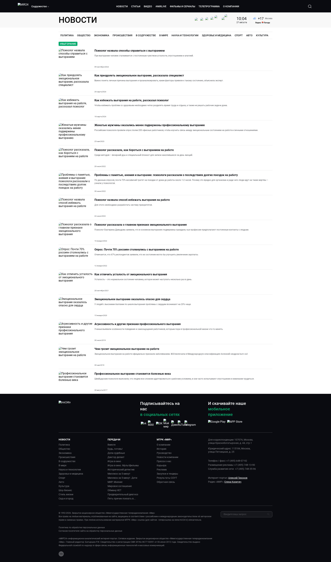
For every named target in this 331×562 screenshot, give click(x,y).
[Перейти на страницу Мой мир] (166, 423)
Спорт (62, 478)
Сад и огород (66, 498)
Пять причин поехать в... (122, 498)
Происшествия (67, 457)
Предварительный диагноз (123, 494)
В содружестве (67, 461)
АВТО (249, 35)
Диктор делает (116, 457)
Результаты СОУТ (167, 478)
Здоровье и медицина (71, 473)
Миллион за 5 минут (119, 473)
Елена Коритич (232, 481)
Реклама (162, 469)
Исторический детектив (121, 469)
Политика (64, 444)
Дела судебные (116, 453)
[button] (40, 6)
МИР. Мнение (115, 482)
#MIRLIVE (161, 6)
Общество (64, 449)
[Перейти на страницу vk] (143, 423)
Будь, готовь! (115, 449)
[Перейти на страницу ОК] (159, 423)
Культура (64, 486)
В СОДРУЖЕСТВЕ (146, 35)
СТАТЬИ (135, 6)
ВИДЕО (148, 6)
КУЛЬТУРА (262, 35)
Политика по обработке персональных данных (82, 527)
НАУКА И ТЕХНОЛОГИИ (185, 35)
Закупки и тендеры (167, 473)
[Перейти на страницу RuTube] (182, 423)
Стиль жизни (66, 494)
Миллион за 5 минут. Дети (122, 478)
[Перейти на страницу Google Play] (216, 423)
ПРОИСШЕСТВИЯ (122, 35)
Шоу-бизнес (65, 490)
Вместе (112, 444)
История (161, 449)
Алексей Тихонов (237, 477)
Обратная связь (166, 482)
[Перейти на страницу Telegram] (190, 423)
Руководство (164, 453)
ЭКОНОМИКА (101, 35)
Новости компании (167, 457)
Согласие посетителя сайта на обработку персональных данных (90, 531)
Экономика (65, 453)
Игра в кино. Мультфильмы (123, 465)
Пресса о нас (164, 461)
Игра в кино (114, 461)
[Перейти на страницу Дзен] (174, 423)
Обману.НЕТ (114, 490)
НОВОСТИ (122, 6)
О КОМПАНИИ (231, 6)
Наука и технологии (70, 469)
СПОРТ (239, 35)
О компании (163, 444)
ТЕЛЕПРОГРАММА (209, 6)
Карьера (161, 465)
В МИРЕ (163, 35)
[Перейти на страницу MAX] (151, 423)
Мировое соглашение (120, 486)
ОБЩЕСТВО (84, 35)
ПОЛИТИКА (67, 35)
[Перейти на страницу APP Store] (234, 423)
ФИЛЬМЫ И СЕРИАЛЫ (182, 6)
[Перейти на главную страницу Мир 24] (23, 6)
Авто (61, 482)
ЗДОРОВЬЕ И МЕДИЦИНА (216, 35)
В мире (62, 465)
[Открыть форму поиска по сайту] (309, 6)
